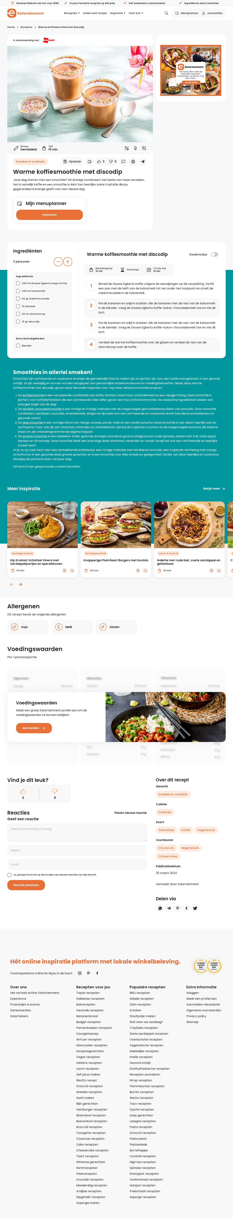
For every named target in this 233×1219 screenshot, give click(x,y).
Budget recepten (88, 1022)
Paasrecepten (86, 1174)
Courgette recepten (91, 1133)
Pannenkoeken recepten (94, 1028)
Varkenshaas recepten (146, 1179)
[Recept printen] (133, 161)
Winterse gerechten (90, 1162)
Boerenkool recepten (91, 1121)
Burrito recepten (142, 1092)
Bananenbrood (87, 1016)
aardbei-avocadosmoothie (42, 409)
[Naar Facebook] (97, 973)
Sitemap (192, 1022)
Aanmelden (215, 13)
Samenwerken (20, 1010)
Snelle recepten (141, 1057)
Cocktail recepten (143, 1156)
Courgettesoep (87, 1034)
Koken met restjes (95, 13)
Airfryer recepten (89, 1039)
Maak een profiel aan (201, 999)
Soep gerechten (141, 1115)
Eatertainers (19, 1016)
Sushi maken (85, 1098)
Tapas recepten (88, 993)
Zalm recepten (140, 1004)
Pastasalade (138, 1144)
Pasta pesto (138, 1139)
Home (11, 27)
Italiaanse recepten (90, 999)
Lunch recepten (87, 1069)
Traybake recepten (144, 1028)
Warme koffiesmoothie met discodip (61, 27)
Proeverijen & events (25, 1004)
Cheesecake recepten (92, 1150)
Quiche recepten (142, 1109)
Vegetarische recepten (146, 1045)
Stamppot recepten (144, 1174)
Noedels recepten (89, 1092)
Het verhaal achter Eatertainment (34, 993)
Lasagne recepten (143, 1121)
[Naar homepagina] (25, 13)
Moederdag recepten (91, 1185)
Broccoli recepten (89, 1127)
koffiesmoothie (33, 395)
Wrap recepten (141, 1080)
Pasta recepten (141, 1127)
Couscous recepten (90, 1139)
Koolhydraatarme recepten (149, 1069)
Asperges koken (87, 1203)
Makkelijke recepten (144, 1051)
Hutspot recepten (142, 1185)
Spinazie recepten (143, 1168)
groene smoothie (35, 436)
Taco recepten (140, 1104)
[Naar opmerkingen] (123, 161)
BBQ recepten (140, 993)
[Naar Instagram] (79, 973)
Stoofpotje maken (142, 1016)
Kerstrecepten (87, 1168)
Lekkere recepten (89, 1063)
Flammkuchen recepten (147, 1086)
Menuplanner (189, 13)
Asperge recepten (143, 1197)
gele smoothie (33, 422)
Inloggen (192, 993)
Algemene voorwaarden (203, 1010)
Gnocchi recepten (89, 1086)
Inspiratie (116, 13)
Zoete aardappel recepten (149, 1034)
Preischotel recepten (145, 1191)
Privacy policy (196, 1016)
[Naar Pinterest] (88, 973)
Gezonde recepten (90, 1010)
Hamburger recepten (91, 1109)
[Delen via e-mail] (142, 161)
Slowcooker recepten (91, 1045)
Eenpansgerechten (90, 1051)
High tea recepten (143, 1162)
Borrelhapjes (139, 1150)
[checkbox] (214, 254)
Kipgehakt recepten (90, 1197)
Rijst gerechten (87, 1104)
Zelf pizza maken (88, 1074)
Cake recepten (87, 1144)
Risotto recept (86, 1080)
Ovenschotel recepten (146, 1039)
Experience (18, 999)
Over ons (135, 13)
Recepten (70, 13)
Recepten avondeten (145, 1074)
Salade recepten (142, 999)
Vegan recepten (88, 1057)
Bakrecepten (85, 1004)
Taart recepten (87, 1156)
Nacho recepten (141, 1098)
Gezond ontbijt (140, 1063)
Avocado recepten (89, 1179)
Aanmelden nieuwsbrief (203, 1004)
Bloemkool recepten (91, 1115)
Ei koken (135, 1010)
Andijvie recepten (88, 1191)
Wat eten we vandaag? (146, 1022)
